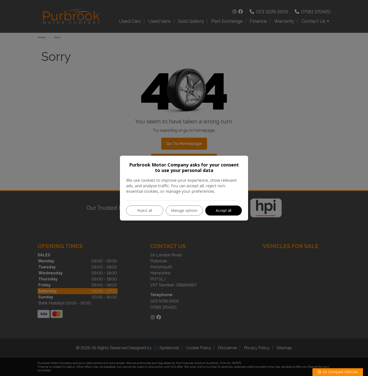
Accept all (223, 210)
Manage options (184, 210)
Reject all (144, 210)
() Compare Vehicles (340, 372)
